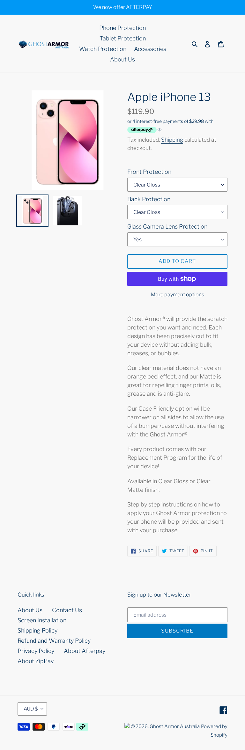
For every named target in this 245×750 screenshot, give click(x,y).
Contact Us (67, 610)
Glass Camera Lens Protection (167, 226)
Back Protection (148, 199)
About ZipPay (36, 661)
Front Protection (149, 171)
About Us (30, 610)
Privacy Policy (36, 650)
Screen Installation (42, 620)
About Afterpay (84, 650)
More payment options (177, 295)
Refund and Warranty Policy (54, 640)
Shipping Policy (37, 630)
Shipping (172, 140)
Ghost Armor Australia (175, 726)
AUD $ (31, 709)
